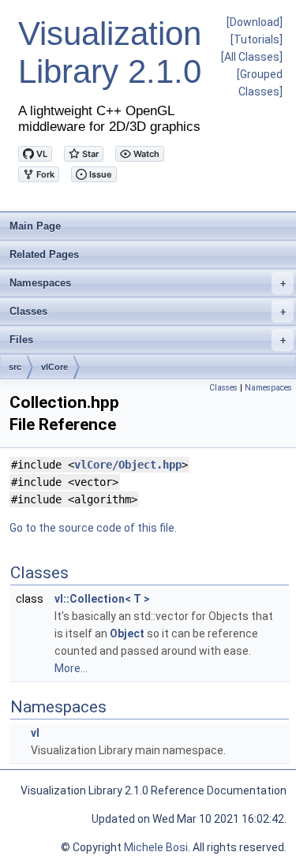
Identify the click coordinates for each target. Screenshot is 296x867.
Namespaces (147, 283)
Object (127, 633)
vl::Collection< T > (102, 598)
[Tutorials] (256, 39)
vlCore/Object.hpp (128, 464)
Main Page (35, 226)
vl (35, 733)
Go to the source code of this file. (93, 527)
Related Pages (44, 254)
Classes (147, 311)
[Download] (255, 22)
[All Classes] (252, 56)
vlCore (54, 367)
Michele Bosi (156, 847)
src (15, 367)
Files (147, 340)
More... (71, 668)
